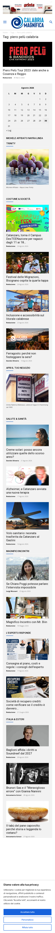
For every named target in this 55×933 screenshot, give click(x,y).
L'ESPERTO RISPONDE (18, 632)
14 (34, 110)
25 (15, 120)
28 (34, 120)
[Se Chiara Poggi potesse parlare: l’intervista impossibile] (27, 568)
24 (9, 120)
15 (40, 110)
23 (46, 115)
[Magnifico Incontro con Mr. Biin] (27, 607)
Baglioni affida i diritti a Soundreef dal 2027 (21, 751)
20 (28, 115)
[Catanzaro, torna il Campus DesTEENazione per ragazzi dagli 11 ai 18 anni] (27, 218)
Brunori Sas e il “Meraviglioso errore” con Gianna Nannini (25, 789)
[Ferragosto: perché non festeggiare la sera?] (27, 339)
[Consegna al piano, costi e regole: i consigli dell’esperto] (27, 649)
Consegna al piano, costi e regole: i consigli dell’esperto (25, 665)
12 (22, 110)
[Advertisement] (27, 867)
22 (40, 115)
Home (5, 32)
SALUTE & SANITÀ (16, 418)
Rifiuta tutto (27, 927)
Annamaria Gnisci (13, 795)
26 (22, 120)
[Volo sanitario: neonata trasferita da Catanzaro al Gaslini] (27, 516)
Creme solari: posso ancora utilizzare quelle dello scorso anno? (25, 453)
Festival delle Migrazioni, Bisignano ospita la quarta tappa (27, 278)
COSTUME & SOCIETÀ (18, 199)
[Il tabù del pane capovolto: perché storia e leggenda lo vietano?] (27, 811)
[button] (4, 22)
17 (9, 115)
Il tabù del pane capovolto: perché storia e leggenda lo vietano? (23, 829)
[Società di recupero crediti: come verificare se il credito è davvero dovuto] (27, 687)
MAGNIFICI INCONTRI (17, 551)
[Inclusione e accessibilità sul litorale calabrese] (27, 301)
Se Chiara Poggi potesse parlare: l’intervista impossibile (27, 585)
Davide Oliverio (12, 361)
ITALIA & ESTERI (15, 719)
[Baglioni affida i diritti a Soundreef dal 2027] (27, 735)
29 (40, 120)
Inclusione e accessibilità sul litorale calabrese (25, 317)
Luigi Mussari (11, 591)
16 (46, 110)
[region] (27, 906)
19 (22, 115)
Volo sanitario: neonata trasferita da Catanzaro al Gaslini (22, 536)
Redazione (7, 78)
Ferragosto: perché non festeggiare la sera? (21, 355)
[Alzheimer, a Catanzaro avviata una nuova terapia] (27, 475)
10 (9, 110)
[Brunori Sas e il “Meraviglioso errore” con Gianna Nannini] (27, 773)
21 (34, 115)
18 (15, 115)
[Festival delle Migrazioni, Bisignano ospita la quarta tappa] (27, 262)
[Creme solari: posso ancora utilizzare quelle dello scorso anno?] (27, 435)
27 (28, 120)
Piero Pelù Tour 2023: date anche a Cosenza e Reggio (26, 72)
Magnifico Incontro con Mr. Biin (26, 622)
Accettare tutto (27, 912)
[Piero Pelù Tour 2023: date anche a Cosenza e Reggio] (27, 54)
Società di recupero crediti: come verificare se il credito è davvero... (25, 705)
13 (28, 110)
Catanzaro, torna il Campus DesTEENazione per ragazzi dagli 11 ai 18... (24, 239)
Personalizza (27, 919)
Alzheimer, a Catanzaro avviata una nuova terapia (26, 490)
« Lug (8, 130)
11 (15, 110)
